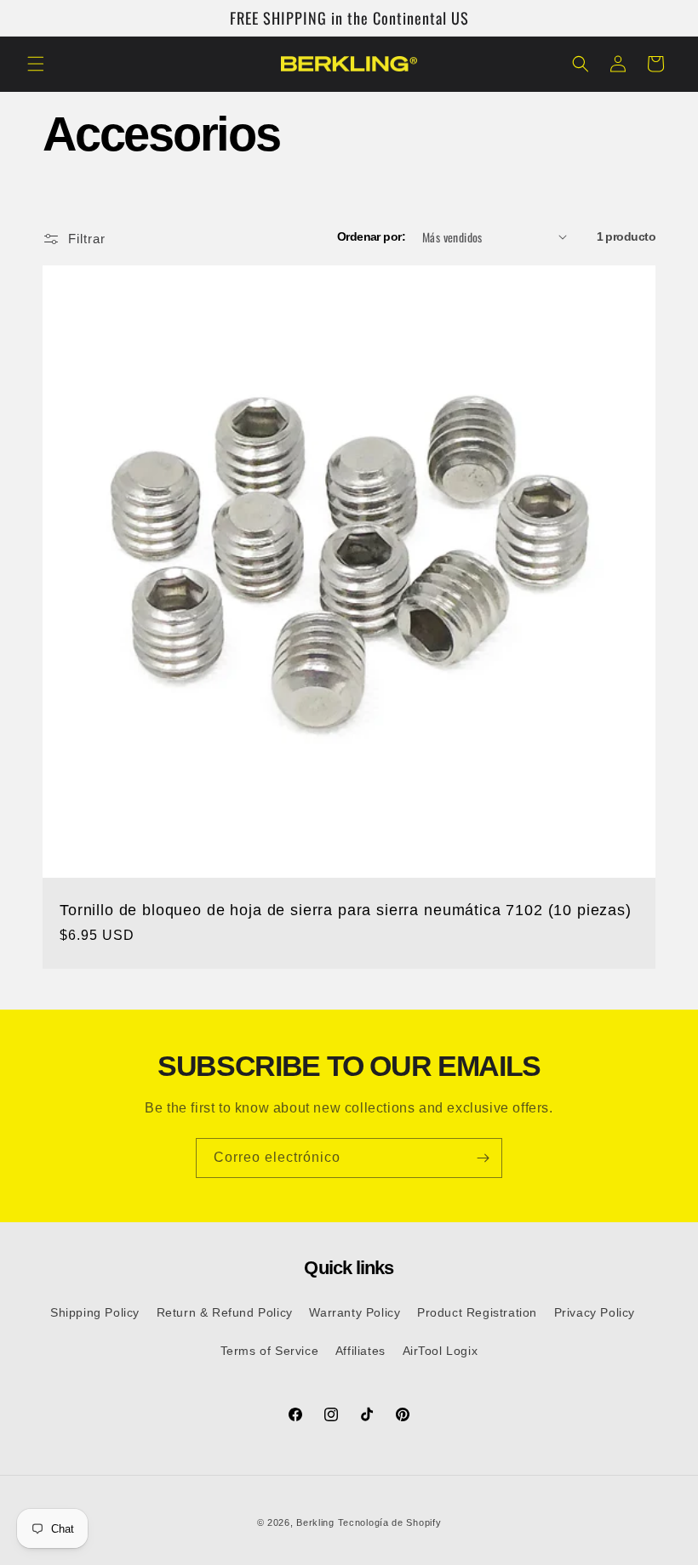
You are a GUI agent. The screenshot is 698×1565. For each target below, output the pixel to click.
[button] (35, 64)
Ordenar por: (371, 236)
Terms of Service (269, 1350)
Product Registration (477, 1312)
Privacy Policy (594, 1312)
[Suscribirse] (482, 1158)
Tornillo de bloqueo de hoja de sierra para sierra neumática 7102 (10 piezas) (346, 910)
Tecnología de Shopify (390, 1522)
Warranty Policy (354, 1312)
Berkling (315, 1522)
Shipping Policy (95, 1312)
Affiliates (360, 1350)
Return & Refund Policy (225, 1312)
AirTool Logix (440, 1350)
